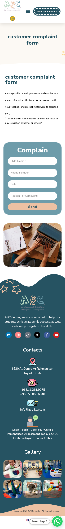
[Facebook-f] (47, 335)
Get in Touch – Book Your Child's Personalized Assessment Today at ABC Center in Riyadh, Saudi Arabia (32, 434)
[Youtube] (56, 335)
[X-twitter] (37, 335)
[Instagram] (18, 335)
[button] (28, 11)
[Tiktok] (28, 335)
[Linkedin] (9, 335)
